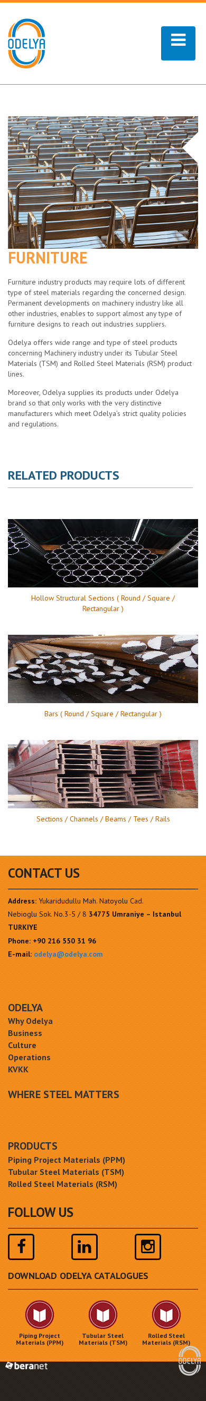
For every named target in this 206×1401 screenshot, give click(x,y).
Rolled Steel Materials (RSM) (62, 1184)
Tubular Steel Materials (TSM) (66, 1171)
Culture (22, 1045)
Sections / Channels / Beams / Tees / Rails (103, 819)
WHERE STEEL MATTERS (63, 1094)
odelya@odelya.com (68, 954)
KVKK (18, 1069)
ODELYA (25, 1007)
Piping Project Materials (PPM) (66, 1159)
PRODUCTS (33, 1146)
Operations (29, 1057)
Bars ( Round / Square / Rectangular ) (103, 713)
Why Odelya (30, 1021)
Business (25, 1033)
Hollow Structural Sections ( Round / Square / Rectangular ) (103, 603)
